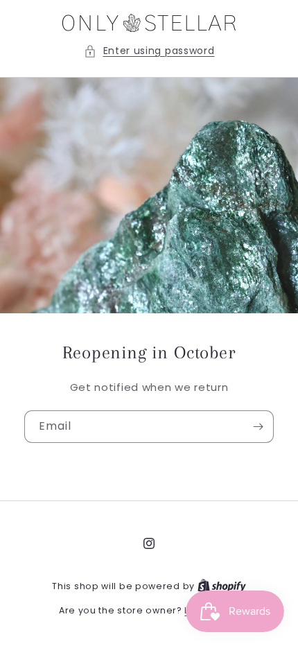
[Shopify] (222, 586)
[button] (149, 51)
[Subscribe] (258, 426)
